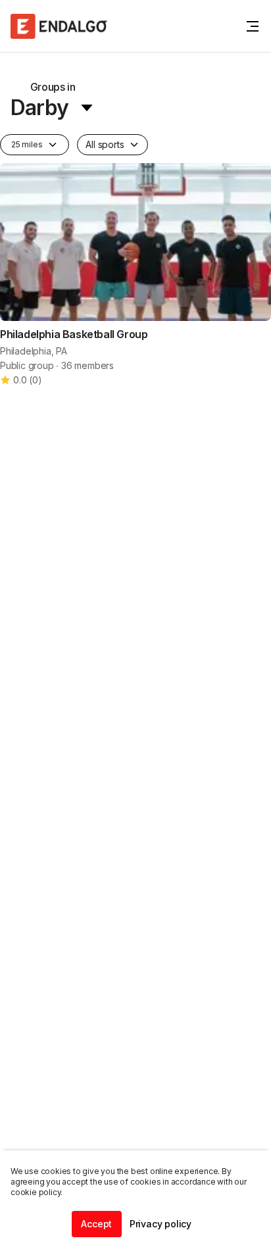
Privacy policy (160, 1223)
